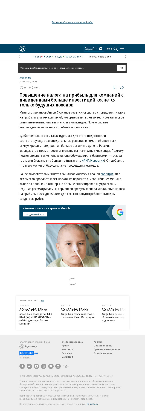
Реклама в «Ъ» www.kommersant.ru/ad (72, 22)
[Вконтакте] (29, 366)
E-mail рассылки (103, 353)
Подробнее (92, 404)
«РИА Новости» (93, 160)
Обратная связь (103, 345)
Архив (65, 345)
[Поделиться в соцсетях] (122, 87)
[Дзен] (36, 366)
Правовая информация (107, 349)
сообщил (107, 174)
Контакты (67, 349)
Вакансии (67, 356)
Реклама (67, 353)
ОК (121, 68)
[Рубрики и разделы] (122, 48)
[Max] (58, 366)
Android (98, 341)
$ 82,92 (37, 56)
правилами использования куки (69, 67)
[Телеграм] (22, 366)
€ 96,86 (47, 56)
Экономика (25, 77)
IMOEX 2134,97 (73, 56)
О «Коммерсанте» (72, 341)
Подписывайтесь (35, 214)
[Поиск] (115, 48)
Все (42, 300)
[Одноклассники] (43, 366)
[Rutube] (51, 366)
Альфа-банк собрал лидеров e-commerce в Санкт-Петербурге (78, 315)
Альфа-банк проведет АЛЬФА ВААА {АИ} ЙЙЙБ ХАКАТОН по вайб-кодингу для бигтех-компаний (35, 318)
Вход (109, 48)
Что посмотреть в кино (100, 56)
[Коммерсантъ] (22, 49)
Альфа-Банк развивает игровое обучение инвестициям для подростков (119, 317)
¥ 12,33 (58, 56)
